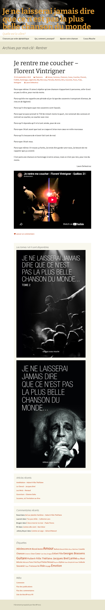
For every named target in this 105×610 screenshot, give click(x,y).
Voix (42, 565)
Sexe (66, 562)
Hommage (24, 80)
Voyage (48, 566)
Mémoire (26, 562)
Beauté (62, 549)
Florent (83, 77)
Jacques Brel (60, 558)
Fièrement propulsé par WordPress (27, 605)
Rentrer (58, 80)
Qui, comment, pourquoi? (45, 38)
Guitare (21, 558)
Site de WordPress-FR (24, 594)
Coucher (76, 77)
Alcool (34, 548)
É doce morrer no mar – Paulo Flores (40, 523)
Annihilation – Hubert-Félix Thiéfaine (29, 482)
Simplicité (71, 562)
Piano (31, 562)
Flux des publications (24, 586)
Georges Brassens (74, 553)
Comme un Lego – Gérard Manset (44, 531)
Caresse (56, 77)
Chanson (63, 77)
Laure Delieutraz (32, 82)
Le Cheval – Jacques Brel (25, 486)
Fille (61, 553)
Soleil (76, 562)
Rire (63, 80)
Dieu (45, 554)
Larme (73, 558)
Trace (75, 80)
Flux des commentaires (25, 590)
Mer (78, 559)
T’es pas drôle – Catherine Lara (38, 519)
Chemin (27, 554)
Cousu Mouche (89, 38)
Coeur (70, 77)
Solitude (82, 562)
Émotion (56, 565)
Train (80, 80)
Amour (49, 77)
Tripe (26, 566)
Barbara (57, 549)
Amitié (40, 549)
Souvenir (68, 80)
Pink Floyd (37, 562)
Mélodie (19, 562)
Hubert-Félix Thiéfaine (39, 558)
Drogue (49, 554)
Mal (38, 80)
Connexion (20, 582)
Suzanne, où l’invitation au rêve (28, 498)
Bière (67, 549)
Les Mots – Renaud (23, 490)
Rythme (62, 562)
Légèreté (32, 80)
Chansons (39, 77)
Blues (70, 549)
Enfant (55, 553)
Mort (82, 558)
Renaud (50, 562)
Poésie (44, 562)
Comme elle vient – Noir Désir (34, 527)
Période (51, 80)
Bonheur (75, 549)
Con (42, 554)
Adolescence (23, 548)
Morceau (43, 80)
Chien (33, 554)
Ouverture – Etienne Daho (26, 494)
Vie (38, 566)
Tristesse (33, 566)
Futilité (16, 80)
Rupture (56, 562)
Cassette (81, 549)
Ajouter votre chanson (69, 38)
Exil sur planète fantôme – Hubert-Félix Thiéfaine (43, 515)
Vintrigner (17, 82)
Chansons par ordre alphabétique (16, 38)
